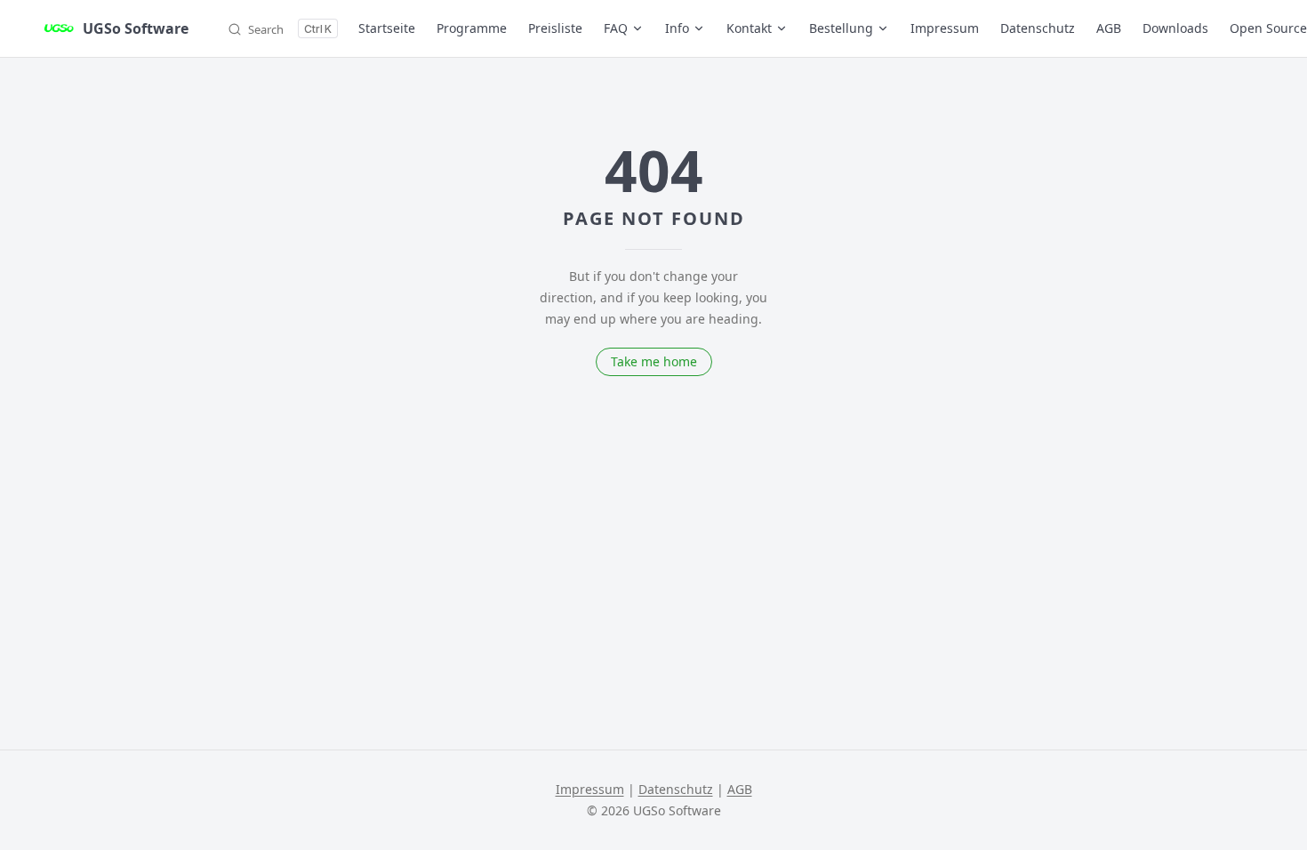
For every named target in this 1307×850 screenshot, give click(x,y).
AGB (739, 789)
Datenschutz (675, 789)
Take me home (654, 361)
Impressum (590, 789)
